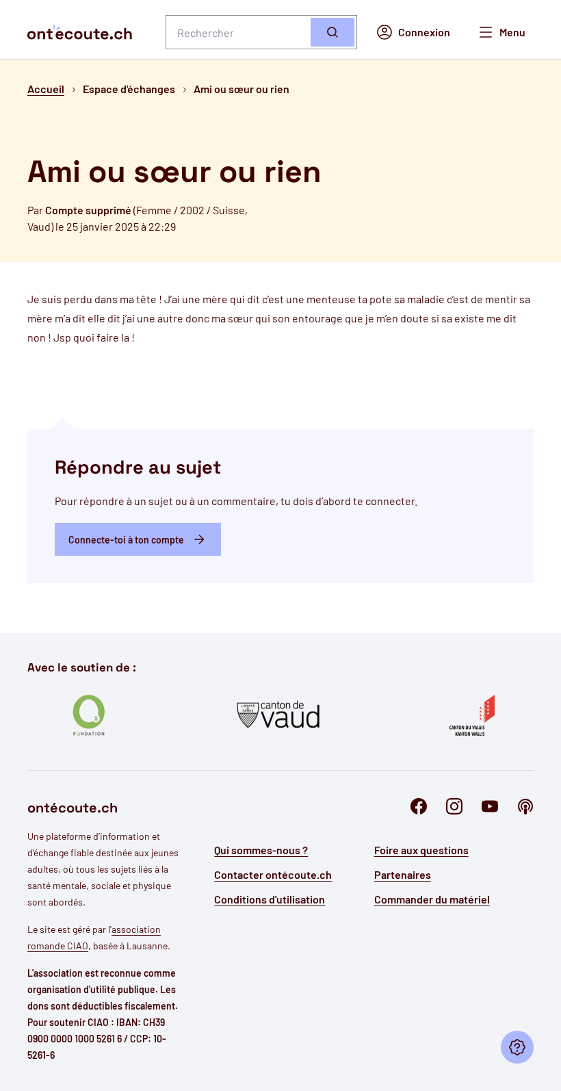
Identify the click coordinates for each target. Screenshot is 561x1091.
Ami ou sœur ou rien (241, 88)
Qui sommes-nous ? (261, 849)
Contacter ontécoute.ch (273, 874)
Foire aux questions (421, 849)
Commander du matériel (432, 899)
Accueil (45, 88)
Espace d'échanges (129, 88)
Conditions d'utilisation (269, 899)
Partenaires (402, 874)
